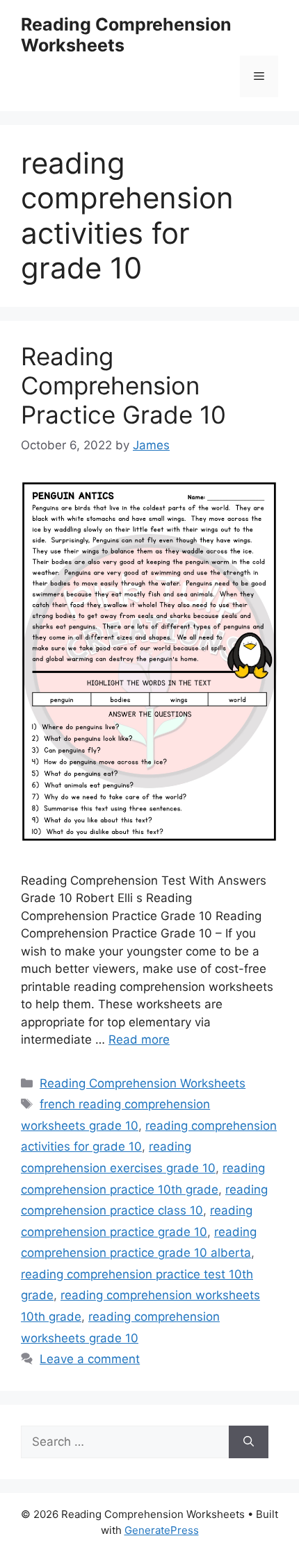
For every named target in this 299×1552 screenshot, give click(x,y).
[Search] (248, 1442)
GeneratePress (161, 1530)
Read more (139, 1039)
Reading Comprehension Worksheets (142, 1083)
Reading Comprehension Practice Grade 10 (123, 385)
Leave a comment (90, 1359)
